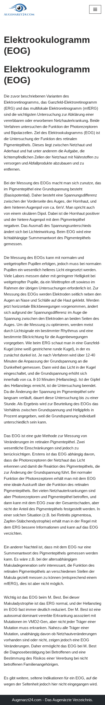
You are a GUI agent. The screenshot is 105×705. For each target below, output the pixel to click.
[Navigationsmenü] (95, 9)
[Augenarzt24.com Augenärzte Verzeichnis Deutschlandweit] (19, 9)
